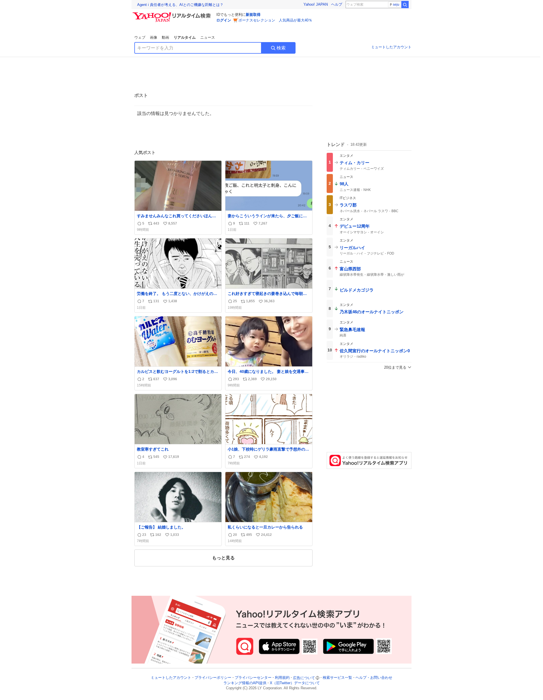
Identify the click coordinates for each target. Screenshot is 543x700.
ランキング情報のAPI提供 (244, 683)
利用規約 (282, 678)
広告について (304, 678)
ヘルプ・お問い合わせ (373, 678)
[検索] (405, 4)
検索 (281, 47)
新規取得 (253, 14)
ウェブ (139, 37)
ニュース (207, 37)
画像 (153, 37)
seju (396, 4)
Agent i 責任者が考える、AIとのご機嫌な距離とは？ (180, 5)
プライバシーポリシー (213, 678)
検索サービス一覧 (337, 678)
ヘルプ (336, 4)
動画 (165, 37)
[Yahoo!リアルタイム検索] (173, 14)
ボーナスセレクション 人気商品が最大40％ (275, 20)
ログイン (223, 20)
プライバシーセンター (253, 678)
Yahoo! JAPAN (315, 4)
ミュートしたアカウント (391, 47)
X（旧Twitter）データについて (295, 683)
